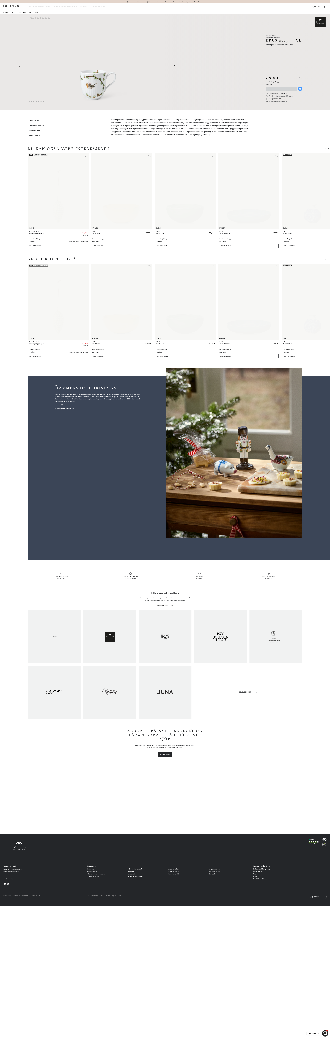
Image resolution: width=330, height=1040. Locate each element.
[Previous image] (19, 66)
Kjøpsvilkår (131, 871)
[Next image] (174, 66)
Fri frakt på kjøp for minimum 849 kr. (158, 1)
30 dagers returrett (178, 1)
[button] (40, 101)
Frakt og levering (92, 871)
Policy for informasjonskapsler (96, 874)
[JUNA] (165, 692)
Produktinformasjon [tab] (36, 125)
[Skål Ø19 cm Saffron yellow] (212, 232)
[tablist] (55, 128)
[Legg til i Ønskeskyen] (300, 89)
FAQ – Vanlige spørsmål (135, 869)
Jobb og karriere (258, 871)
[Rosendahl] (54, 636)
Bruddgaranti (131, 874)
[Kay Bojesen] (220, 636)
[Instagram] (7, 883)
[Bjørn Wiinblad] (109, 692)
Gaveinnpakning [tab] (34, 130)
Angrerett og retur (214, 869)
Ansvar (255, 876)
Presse (255, 874)
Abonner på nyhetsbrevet (135, 876)
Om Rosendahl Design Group (261, 869)
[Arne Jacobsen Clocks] (54, 692)
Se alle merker (245, 692)
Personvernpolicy (214, 871)
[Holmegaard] (165, 636)
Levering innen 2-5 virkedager (136, 1)
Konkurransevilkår (173, 874)
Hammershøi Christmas (64, 409)
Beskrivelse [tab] (34, 120)
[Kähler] (109, 636)
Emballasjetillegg (173, 871)
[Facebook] (4, 883)
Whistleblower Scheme (260, 879)
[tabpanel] (180, 128)
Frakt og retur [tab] (34, 135)
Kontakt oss (90, 869)
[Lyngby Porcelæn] (275, 636)
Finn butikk (212, 874)
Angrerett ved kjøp (173, 869)
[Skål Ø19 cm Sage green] (149, 232)
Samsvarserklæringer (93, 876)
